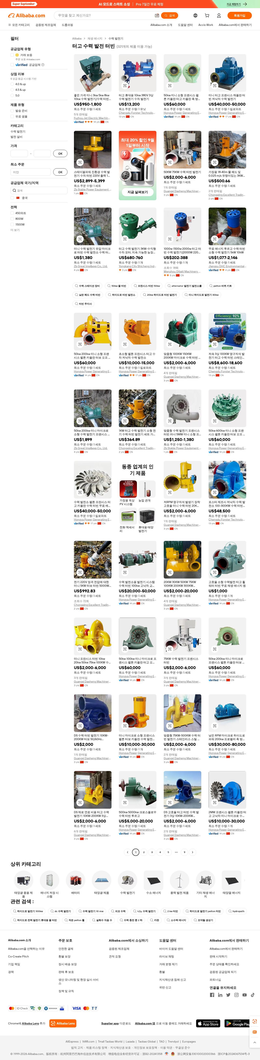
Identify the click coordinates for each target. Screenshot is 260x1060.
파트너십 (215, 979)
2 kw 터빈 (172, 911)
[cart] (208, 16)
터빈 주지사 (85, 303)
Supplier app (110, 1023)
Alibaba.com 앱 (145, 1023)
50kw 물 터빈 (119, 285)
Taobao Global (147, 1041)
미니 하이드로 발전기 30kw (204, 294)
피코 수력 (120, 911)
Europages (189, 1041)
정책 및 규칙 (66, 991)
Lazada (130, 1041)
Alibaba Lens (30, 1023)
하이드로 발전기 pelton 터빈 (205, 911)
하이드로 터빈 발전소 (123, 294)
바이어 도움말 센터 (171, 948)
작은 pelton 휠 (76, 920)
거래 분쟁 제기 (168, 964)
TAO (161, 1041)
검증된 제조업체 (119, 948)
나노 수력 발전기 (146, 911)
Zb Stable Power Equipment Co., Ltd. (93, 189)
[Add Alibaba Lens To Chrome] (62, 1023)
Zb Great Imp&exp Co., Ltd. (90, 266)
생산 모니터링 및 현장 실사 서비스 (78, 981)
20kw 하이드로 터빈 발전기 (162, 294)
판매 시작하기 (218, 956)
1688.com (88, 1041)
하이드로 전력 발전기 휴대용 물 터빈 (37, 920)
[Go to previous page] (127, 852)
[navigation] (39, 446)
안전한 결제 (65, 948)
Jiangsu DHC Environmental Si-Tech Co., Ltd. (227, 266)
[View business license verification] (167, 1054)
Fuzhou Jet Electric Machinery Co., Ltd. (93, 118)
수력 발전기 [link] (115, 38)
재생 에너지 (95, 38)
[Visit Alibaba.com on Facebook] (212, 994)
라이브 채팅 (166, 956)
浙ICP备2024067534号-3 (234, 1054)
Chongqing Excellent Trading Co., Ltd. (227, 194)
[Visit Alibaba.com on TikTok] (252, 994)
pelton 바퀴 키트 (222, 285)
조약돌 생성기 (205, 920)
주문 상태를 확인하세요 (224, 964)
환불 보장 (64, 956)
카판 (156, 920)
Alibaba (76, 38)
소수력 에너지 (178, 920)
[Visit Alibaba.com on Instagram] (236, 994)
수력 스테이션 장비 (89, 285)
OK (60, 153)
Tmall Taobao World (110, 1041)
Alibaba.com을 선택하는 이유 (26, 948)
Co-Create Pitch (18, 956)
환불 (162, 972)
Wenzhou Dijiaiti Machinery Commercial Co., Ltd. (182, 271)
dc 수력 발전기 (63, 911)
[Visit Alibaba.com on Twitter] (228, 994)
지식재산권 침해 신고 (172, 979)
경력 (11, 972)
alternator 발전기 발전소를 (187, 285)
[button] (157, 15)
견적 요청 (115, 956)
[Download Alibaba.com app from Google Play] (238, 1023)
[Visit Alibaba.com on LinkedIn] (220, 994)
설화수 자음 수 (104, 920)
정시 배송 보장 (67, 964)
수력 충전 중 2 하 (133, 920)
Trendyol (173, 1041)
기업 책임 (14, 964)
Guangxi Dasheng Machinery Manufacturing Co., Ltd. (182, 191)
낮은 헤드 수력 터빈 (89, 294)
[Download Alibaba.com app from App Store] (208, 1023)
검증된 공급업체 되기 (223, 972)
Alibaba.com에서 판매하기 (226, 948)
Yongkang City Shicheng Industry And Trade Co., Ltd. (137, 266)
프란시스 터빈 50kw (149, 285)
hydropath (238, 911)
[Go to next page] (192, 852)
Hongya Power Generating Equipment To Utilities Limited (182, 112)
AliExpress (72, 1041)
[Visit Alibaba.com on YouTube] (244, 994)
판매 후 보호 (66, 972)
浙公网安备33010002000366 (196, 1054)
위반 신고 (165, 987)
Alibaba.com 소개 (19, 940)
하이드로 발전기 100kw (30, 911)
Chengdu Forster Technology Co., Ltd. (137, 112)
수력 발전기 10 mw (93, 911)
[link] (254, 1021)
